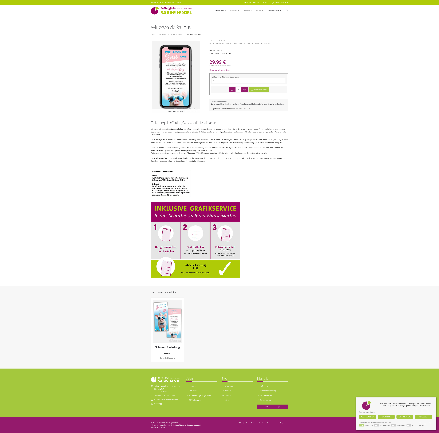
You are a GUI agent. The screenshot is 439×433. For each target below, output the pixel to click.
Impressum (284, 423)
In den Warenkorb (260, 90)
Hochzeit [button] (233, 10)
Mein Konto (257, 2)
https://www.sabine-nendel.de (261, 43)
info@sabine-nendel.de (169, 399)
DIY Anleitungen (195, 400)
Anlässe (227, 395)
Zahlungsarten (265, 400)
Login (265, 2)
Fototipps (193, 391)
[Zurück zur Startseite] (171, 10)
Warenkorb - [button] (281, 2)
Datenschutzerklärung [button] (367, 412)
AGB (239, 423)
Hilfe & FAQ (247, 2)
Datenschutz (250, 423)
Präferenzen (385, 425)
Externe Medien (418, 425)
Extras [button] (258, 10)
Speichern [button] (386, 417)
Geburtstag (229, 386)
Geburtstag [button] (219, 10)
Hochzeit (228, 391)
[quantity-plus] (244, 89)
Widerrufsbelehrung (268, 391)
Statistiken (401, 425)
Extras (227, 400)
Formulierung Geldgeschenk (200, 395)
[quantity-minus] (232, 89)
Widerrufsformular (271, 407)
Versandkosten (226, 66)
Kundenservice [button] (273, 10)
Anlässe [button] (247, 10)
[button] (287, 10)
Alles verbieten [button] (367, 417)
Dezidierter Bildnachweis (267, 423)
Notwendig (368, 425)
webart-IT (164, 427)
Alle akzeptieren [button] (405, 417)
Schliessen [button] (423, 417)
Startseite (192, 386)
